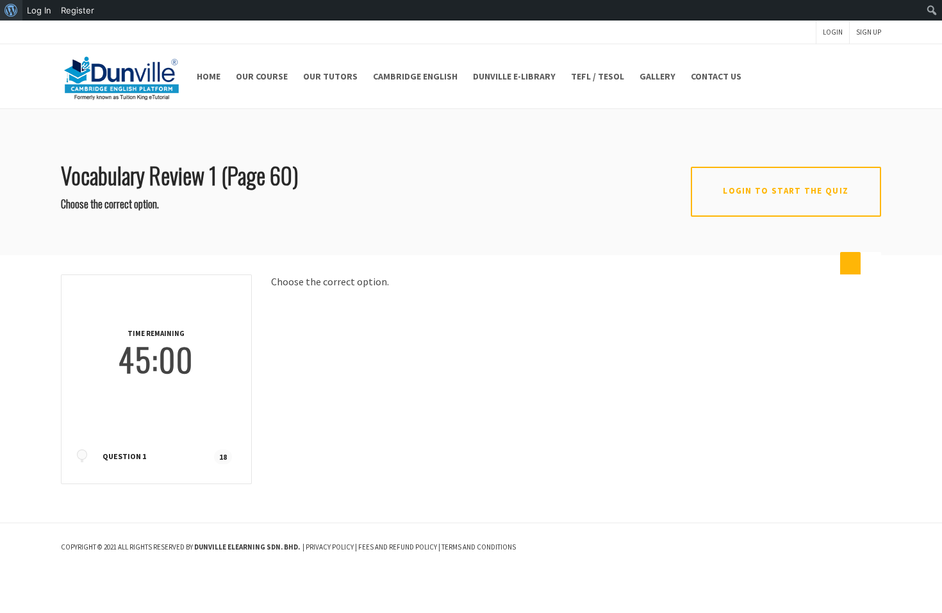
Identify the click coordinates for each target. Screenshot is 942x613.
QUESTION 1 (124, 456)
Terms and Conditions (479, 546)
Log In (39, 10)
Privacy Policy (330, 546)
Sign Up (868, 32)
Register (77, 10)
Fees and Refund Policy (397, 546)
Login (833, 32)
